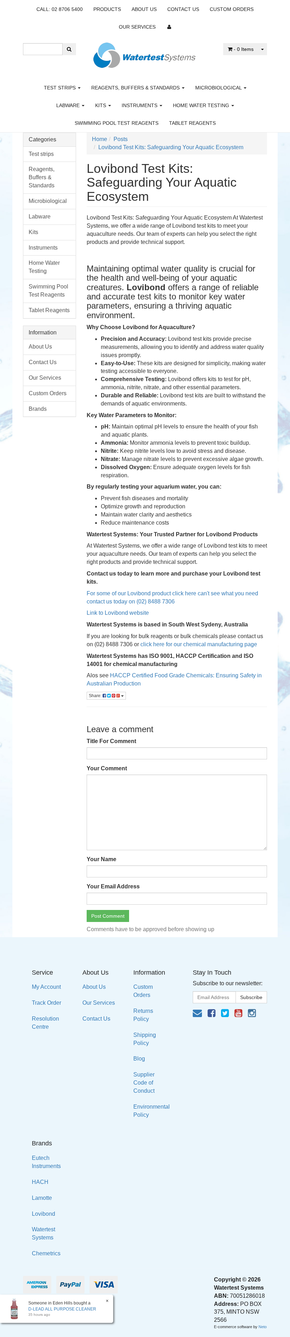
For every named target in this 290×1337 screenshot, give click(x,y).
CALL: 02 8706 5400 (59, 9)
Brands (38, 409)
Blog (139, 1059)
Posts (121, 139)
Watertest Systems (43, 1233)
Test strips (60, 88)
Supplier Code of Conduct (144, 1083)
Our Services (137, 27)
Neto (263, 1327)
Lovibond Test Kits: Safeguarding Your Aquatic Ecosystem (170, 147)
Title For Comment (111, 741)
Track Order (46, 1003)
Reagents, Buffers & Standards (136, 88)
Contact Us (183, 9)
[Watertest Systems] (145, 53)
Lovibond (43, 1214)
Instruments (140, 105)
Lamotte (42, 1198)
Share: (96, 695)
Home (99, 139)
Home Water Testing (202, 105)
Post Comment (107, 916)
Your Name (101, 859)
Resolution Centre (45, 1023)
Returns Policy (143, 1015)
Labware (68, 105)
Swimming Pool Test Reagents (116, 123)
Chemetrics (46, 1253)
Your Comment (107, 768)
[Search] (69, 49)
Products (107, 9)
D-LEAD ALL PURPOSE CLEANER (62, 1309)
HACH (40, 1182)
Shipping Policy (144, 1039)
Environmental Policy (151, 1111)
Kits (101, 105)
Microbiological (219, 88)
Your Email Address (113, 886)
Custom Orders (232, 9)
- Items (244, 49)
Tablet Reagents (192, 123)
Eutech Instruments (46, 1162)
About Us (144, 9)
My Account (46, 987)
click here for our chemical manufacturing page (198, 644)
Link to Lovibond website (118, 613)
